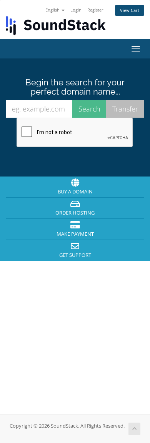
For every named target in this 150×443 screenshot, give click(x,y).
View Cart (129, 10)
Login (76, 10)
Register (95, 10)
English (53, 10)
